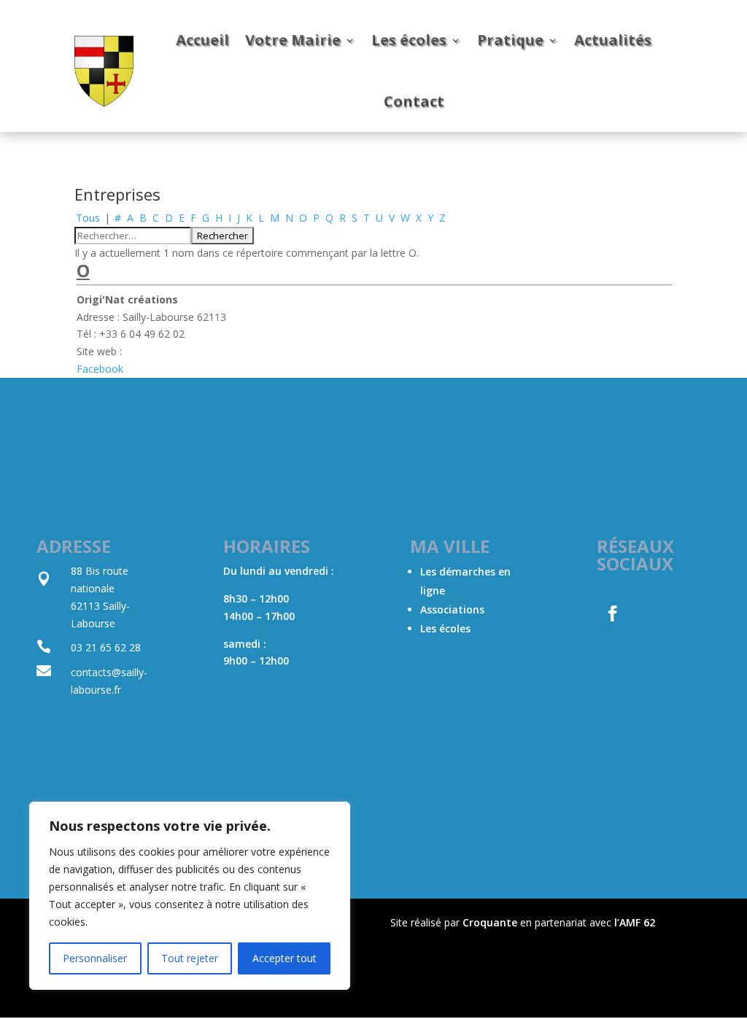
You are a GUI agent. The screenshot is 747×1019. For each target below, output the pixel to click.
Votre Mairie (293, 40)
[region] (189, 896)
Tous (88, 218)
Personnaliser (95, 958)
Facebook (100, 369)
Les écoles (408, 40)
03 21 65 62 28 (106, 647)
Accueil (202, 40)
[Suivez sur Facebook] (613, 613)
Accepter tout (284, 958)
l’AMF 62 (634, 922)
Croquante (489, 922)
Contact (414, 101)
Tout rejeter (189, 958)
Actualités (612, 40)
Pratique (510, 40)
